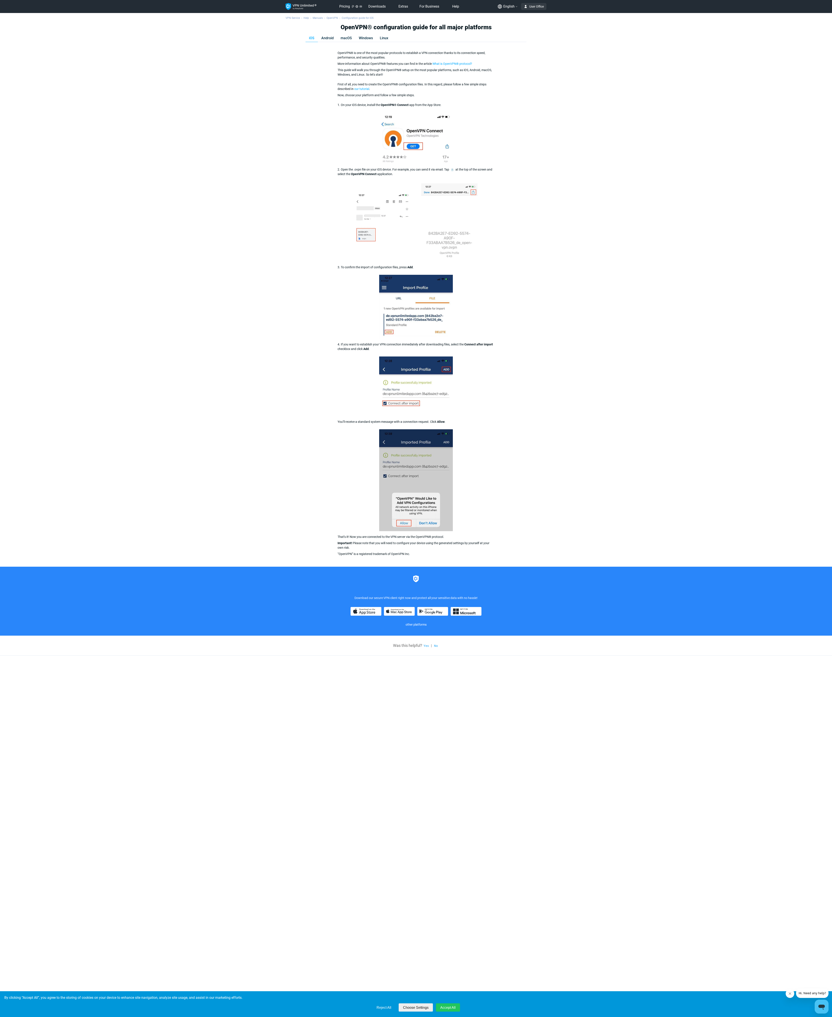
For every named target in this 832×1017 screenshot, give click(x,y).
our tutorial (361, 89)
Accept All (448, 1007)
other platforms (416, 624)
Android (327, 38)
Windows (366, 38)
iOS (311, 38)
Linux (384, 38)
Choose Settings (416, 1007)
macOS (346, 38)
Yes (426, 646)
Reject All (384, 1007)
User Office (536, 6)
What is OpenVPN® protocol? (452, 63)
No (436, 646)
